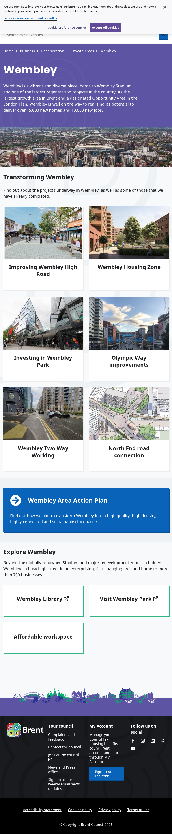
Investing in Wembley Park (43, 361)
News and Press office (61, 769)
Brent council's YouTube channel (133, 748)
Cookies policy (80, 809)
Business (27, 51)
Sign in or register (103, 773)
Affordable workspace (43, 636)
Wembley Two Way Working (43, 451)
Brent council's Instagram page (143, 741)
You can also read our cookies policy (31, 18)
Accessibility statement (42, 809)
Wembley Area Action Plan (68, 500)
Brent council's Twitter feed (162, 741)
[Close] (165, 7)
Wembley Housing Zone (129, 267)
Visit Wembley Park (126, 598)
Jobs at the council (63, 755)
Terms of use (138, 809)
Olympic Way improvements (129, 361)
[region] (86, 17)
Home (8, 51)
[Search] (163, 34)
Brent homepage (25, 730)
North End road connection (129, 451)
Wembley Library (40, 598)
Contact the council (64, 747)
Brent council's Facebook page (133, 741)
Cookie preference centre (67, 27)
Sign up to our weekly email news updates (64, 784)
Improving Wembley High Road (43, 270)
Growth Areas (82, 51)
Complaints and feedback (61, 736)
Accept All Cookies (105, 27)
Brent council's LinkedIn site (152, 741)
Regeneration (52, 51)
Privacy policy (109, 809)
